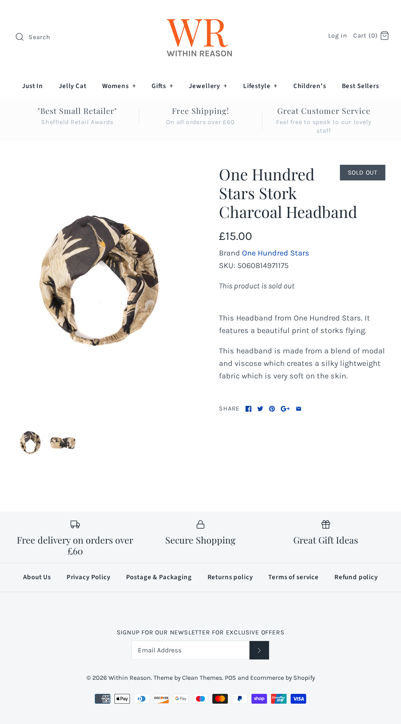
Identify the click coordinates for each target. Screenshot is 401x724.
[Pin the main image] (272, 409)
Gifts (162, 86)
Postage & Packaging (159, 577)
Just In (32, 86)
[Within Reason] (200, 13)
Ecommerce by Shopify (282, 677)
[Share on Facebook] (248, 409)
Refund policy (356, 577)
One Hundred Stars (275, 253)
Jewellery (208, 86)
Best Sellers (360, 86)
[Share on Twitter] (260, 409)
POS (230, 677)
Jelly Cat (73, 86)
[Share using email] (299, 409)
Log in (337, 35)
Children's (309, 86)
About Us (37, 577)
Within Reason (129, 677)
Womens (119, 86)
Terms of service (293, 577)
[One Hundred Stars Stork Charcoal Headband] (99, 289)
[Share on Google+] (285, 409)
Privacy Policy (88, 577)
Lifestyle (260, 86)
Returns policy (230, 577)
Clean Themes (202, 677)
